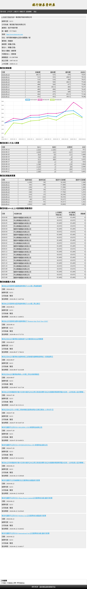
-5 (54, 169)
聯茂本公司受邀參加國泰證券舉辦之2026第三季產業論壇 (22, 286)
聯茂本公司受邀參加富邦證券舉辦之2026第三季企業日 (21, 303)
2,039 (38, 152)
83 (54, 154)
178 (70, 159)
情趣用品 (22, 583)
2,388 (38, 171)
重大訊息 (3, 11)
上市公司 (9, 11)
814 (39, 154)
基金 (35, 11)
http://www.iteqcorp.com (14, 34)
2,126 (38, 166)
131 (54, 152)
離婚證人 (11, 583)
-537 (70, 152)
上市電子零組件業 (7, 17)
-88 (71, 166)
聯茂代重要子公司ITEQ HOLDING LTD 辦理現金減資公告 (22, 427)
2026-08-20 (6, 79)
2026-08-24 (6, 75)
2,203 (38, 149)
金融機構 (28, 11)
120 (54, 157)
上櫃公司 (16, 11)
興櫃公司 (22, 11)
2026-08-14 (6, 89)
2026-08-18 (6, 84)
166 (70, 169)
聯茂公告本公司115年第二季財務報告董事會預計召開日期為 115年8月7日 (27, 410)
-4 (71, 157)
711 (70, 171)
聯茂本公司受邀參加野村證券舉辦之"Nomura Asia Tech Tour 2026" (25, 321)
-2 (54, 164)
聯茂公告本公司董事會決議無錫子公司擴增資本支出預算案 (22, 339)
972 (39, 159)
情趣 (4, 583)
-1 (54, 162)
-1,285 (53, 149)
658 (39, 162)
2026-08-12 (6, 94)
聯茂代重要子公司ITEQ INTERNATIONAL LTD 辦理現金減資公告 (25, 445)
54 (71, 149)
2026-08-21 (6, 77)
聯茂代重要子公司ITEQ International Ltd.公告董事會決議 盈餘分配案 (25, 533)
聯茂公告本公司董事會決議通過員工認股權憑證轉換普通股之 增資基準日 (27, 357)
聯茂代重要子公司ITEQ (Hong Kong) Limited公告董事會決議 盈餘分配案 (27, 498)
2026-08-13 (6, 92)
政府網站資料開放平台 (47, 587)
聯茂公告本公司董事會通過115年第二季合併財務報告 (20, 374)
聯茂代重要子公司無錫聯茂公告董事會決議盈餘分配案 (21, 480)
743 (39, 157)
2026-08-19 (6, 82)
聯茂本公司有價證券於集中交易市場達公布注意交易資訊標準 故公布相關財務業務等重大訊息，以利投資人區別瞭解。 (43, 392)
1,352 (38, 169)
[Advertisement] (43, 564)
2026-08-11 (5, 96)
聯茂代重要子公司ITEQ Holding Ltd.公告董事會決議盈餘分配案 (24, 516)
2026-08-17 (6, 87)
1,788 (38, 164)
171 (70, 154)
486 (54, 159)
